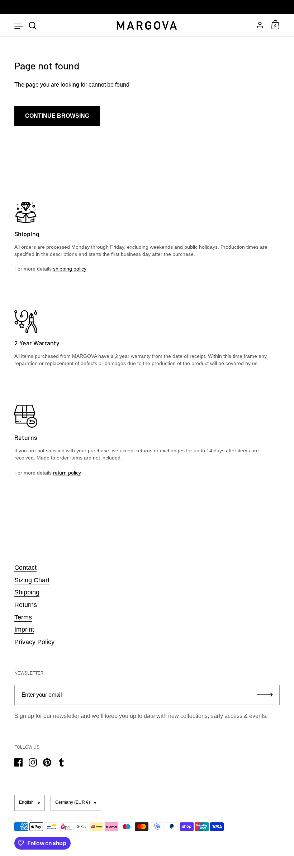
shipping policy (69, 269)
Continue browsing (57, 116)
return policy (67, 473)
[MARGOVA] (147, 25)
